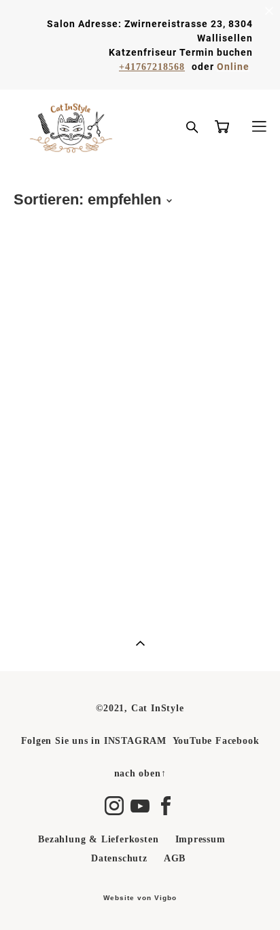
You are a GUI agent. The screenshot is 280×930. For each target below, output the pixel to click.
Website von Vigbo (140, 898)
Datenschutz (119, 858)
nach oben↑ (140, 773)
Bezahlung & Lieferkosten (98, 839)
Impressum (200, 839)
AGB (175, 858)
